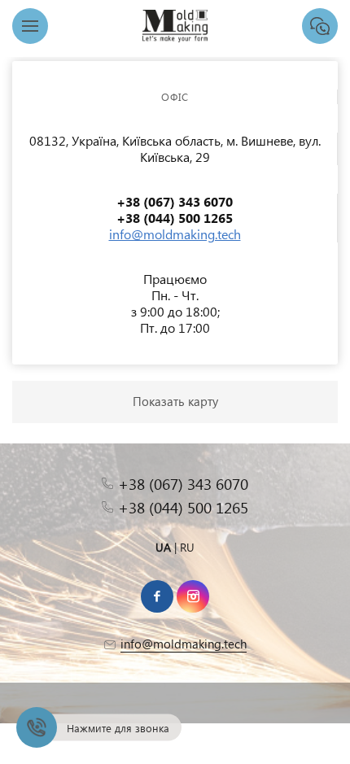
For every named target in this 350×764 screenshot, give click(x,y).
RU (187, 547)
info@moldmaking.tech (175, 233)
